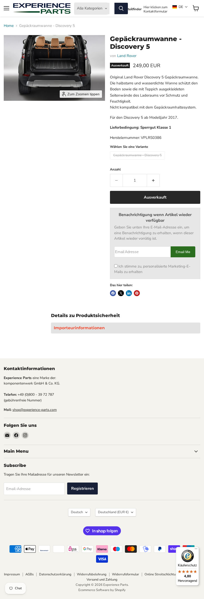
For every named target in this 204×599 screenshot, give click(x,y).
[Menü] (196, 550)
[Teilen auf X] (121, 293)
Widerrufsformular (125, 574)
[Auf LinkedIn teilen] (129, 293)
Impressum (12, 574)
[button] (180, 6)
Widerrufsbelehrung (91, 574)
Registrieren (82, 488)
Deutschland (113, 512)
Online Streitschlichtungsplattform (170, 574)
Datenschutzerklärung (55, 574)
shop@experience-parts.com (34, 409)
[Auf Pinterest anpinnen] (137, 293)
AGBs (29, 574)
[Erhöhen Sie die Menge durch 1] (153, 180)
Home (9, 26)
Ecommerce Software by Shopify (102, 590)
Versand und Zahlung (102, 579)
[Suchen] (121, 8)
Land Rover (126, 55)
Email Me (183, 252)
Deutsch (77, 512)
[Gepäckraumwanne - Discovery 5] (138, 160)
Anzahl (115, 169)
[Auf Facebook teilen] (113, 293)
